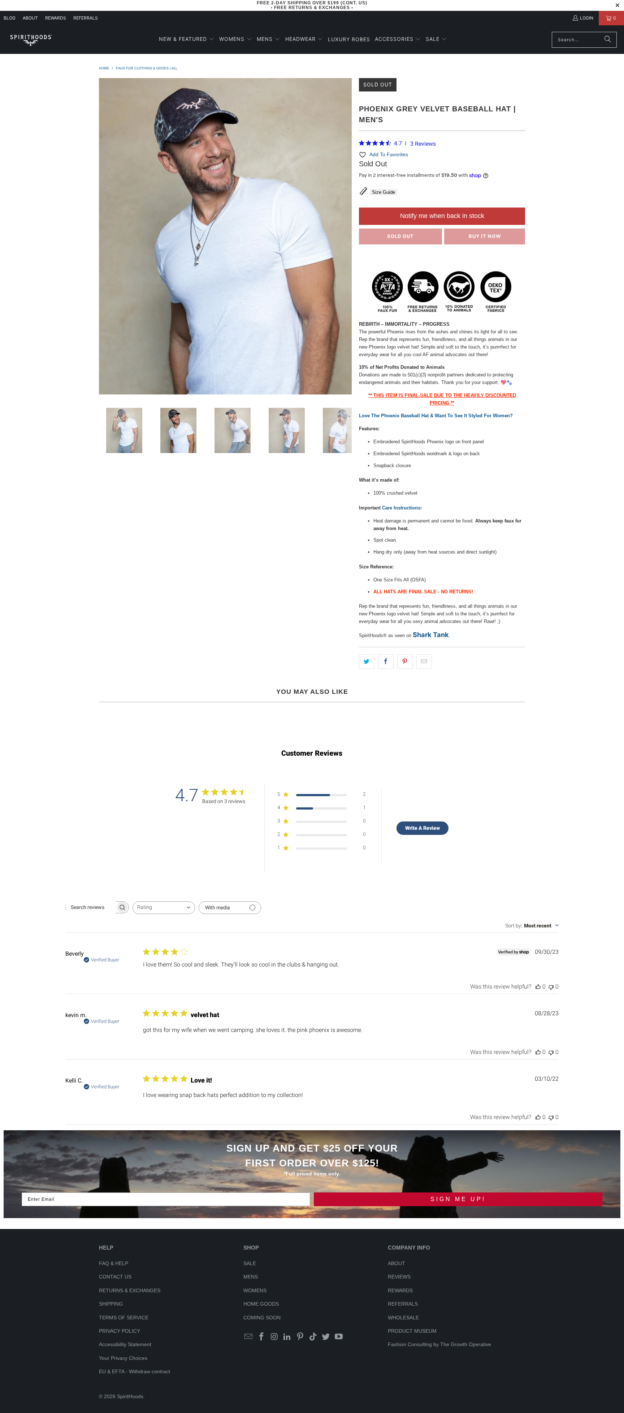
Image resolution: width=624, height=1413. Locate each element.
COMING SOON (262, 1317)
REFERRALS (85, 18)
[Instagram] (274, 1337)
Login (586, 18)
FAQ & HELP (113, 1263)
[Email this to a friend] (424, 661)
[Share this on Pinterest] (405, 661)
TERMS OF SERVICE (123, 1317)
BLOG (10, 18)
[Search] (608, 40)
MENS (250, 1277)
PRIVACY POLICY (119, 1331)
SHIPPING (111, 1304)
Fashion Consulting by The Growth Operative (439, 1344)
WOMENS (254, 1290)
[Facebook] (261, 1337)
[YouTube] (339, 1337)
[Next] (346, 237)
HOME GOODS (261, 1304)
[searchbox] (91, 907)
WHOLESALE (403, 1317)
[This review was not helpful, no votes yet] (551, 986)
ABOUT (30, 18)
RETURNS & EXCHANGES (129, 1290)
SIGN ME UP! (458, 1199)
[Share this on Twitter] (366, 661)
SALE (249, 1263)
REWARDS (400, 1290)
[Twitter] (326, 1337)
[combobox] (164, 907)
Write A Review (422, 828)
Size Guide (383, 192)
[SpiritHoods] (30, 39)
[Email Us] (248, 1337)
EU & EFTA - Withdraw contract (134, 1371)
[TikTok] (313, 1337)
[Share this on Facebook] (386, 661)
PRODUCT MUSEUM (412, 1331)
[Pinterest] (300, 1337)
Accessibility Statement (125, 1344)
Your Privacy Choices (123, 1358)
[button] (186, 39)
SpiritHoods (130, 1396)
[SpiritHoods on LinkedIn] (287, 1337)
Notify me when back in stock (442, 215)
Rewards (55, 18)
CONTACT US (115, 1277)
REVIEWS (399, 1277)
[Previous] (104, 237)
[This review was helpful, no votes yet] (538, 986)
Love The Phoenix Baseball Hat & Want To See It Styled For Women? (436, 415)
